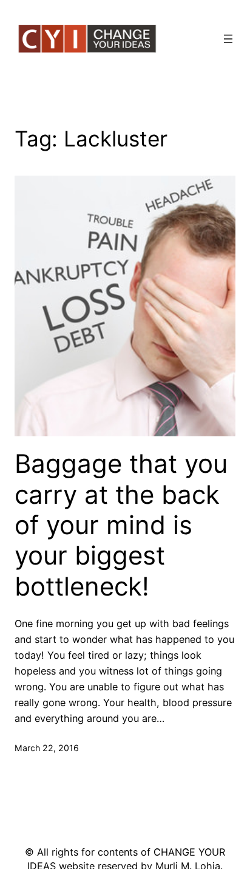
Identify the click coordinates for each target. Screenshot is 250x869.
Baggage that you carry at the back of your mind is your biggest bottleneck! (121, 525)
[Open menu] (228, 39)
